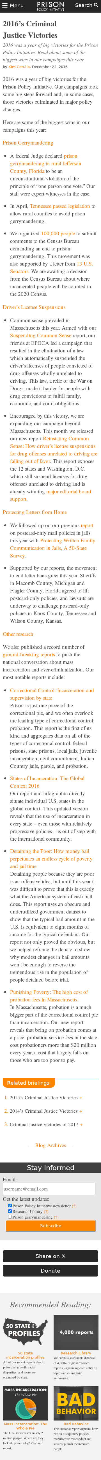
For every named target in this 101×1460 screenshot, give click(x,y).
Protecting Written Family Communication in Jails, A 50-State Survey (52, 548)
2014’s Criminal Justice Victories (46, 1110)
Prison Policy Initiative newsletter (45, 1205)
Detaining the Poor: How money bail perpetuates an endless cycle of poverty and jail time (51, 858)
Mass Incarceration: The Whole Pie (25, 1426)
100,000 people (58, 233)
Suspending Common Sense (40, 335)
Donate (50, 1271)
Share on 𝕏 (51, 1256)
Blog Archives (50, 1145)
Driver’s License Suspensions (34, 306)
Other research (18, 633)
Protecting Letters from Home (35, 511)
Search (84, 5)
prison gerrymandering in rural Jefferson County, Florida (45, 163)
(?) (74, 1205)
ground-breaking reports (29, 654)
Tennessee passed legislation (60, 205)
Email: (10, 1179)
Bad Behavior (76, 1424)
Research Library (31, 1211)
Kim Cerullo (19, 67)
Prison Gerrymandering (28, 142)
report (87, 525)
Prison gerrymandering (36, 1217)
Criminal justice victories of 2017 (46, 1124)
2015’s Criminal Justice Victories (46, 1097)
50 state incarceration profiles (25, 1355)
